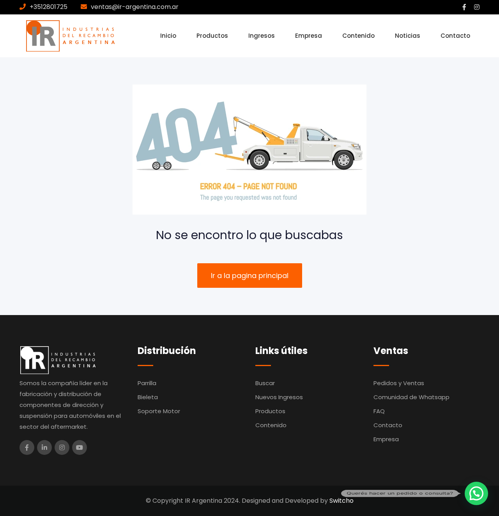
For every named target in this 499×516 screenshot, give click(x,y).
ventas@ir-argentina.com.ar (135, 6)
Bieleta (148, 397)
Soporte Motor (159, 411)
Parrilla (147, 383)
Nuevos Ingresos (279, 397)
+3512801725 (48, 6)
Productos (212, 36)
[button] (476, 493)
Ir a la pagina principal (249, 275)
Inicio (168, 36)
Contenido (358, 36)
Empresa (308, 36)
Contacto (455, 36)
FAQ (379, 411)
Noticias (407, 36)
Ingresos (261, 36)
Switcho (341, 500)
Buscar (265, 383)
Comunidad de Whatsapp (411, 397)
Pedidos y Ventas (398, 383)
